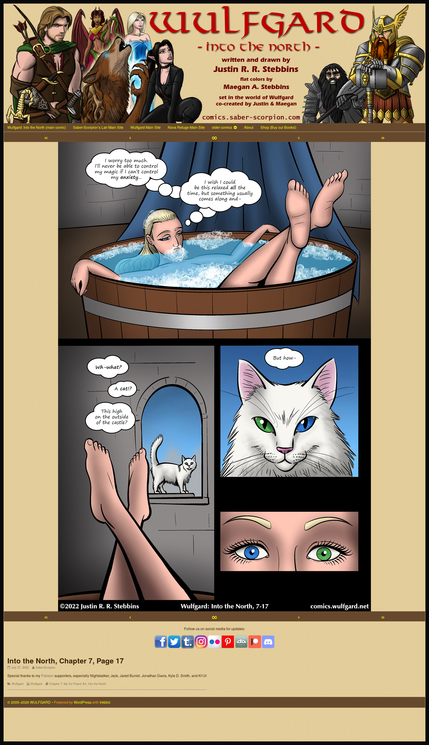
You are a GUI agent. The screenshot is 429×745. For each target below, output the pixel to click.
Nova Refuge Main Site (186, 127)
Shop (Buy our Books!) (278, 127)
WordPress (82, 702)
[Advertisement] (214, 726)
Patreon (47, 675)
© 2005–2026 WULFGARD (29, 702)
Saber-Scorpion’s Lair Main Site (98, 127)
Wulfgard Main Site (145, 127)
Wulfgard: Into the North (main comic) (36, 127)
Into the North (97, 684)
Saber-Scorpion (45, 667)
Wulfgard (17, 684)
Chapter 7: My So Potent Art (67, 684)
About (248, 127)
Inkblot (105, 702)
